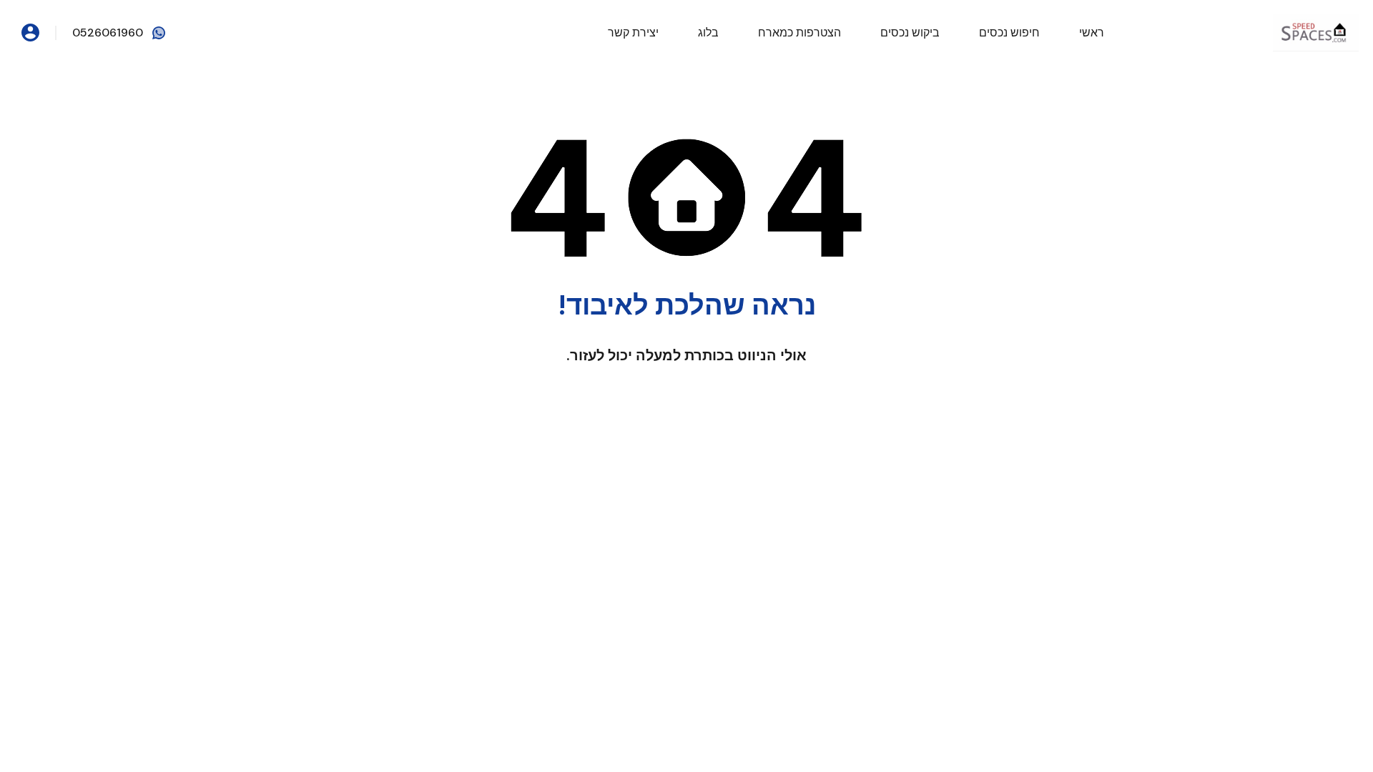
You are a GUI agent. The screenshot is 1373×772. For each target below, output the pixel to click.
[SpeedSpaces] (1316, 31)
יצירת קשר (633, 32)
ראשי (1091, 32)
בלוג (708, 32)
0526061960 (107, 32)
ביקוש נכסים (910, 32)
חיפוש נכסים (1009, 32)
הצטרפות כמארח (799, 32)
